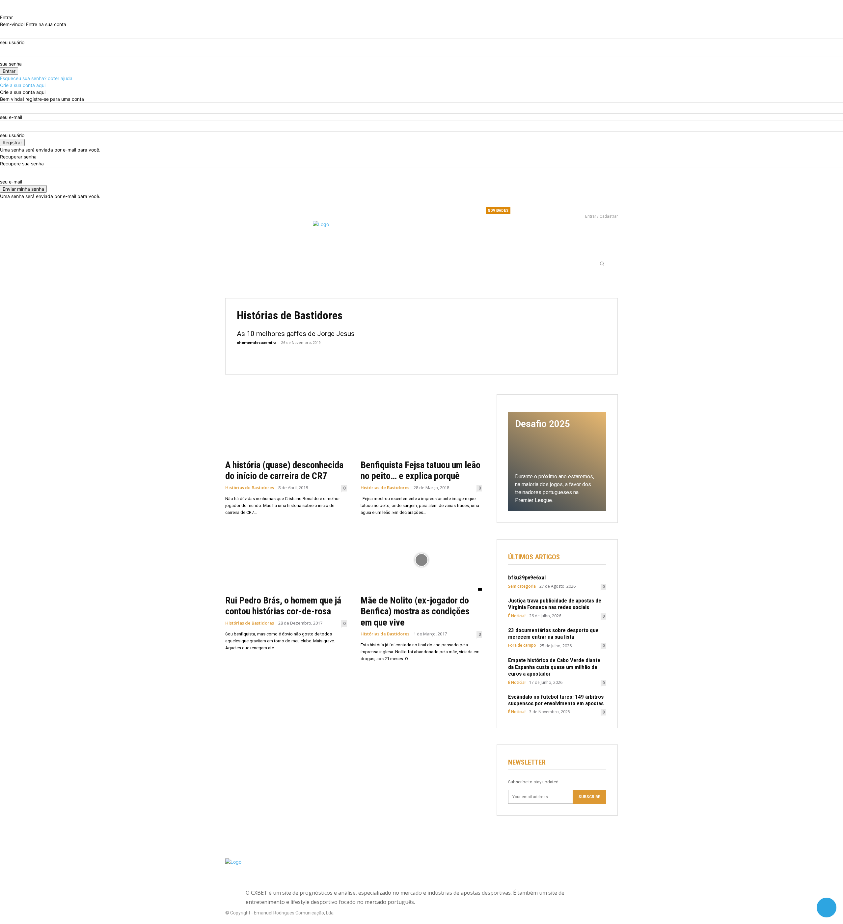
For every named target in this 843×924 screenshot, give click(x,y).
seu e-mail (11, 117)
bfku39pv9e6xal (529, 211)
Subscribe (589, 797)
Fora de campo (522, 645)
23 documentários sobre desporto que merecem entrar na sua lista (553, 633)
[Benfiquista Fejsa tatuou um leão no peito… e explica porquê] (421, 424)
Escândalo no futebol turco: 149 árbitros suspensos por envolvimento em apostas (556, 700)
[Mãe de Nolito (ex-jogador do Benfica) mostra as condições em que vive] (421, 560)
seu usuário (12, 42)
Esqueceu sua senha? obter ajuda (36, 78)
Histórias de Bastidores (249, 488)
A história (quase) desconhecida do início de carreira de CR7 (284, 471)
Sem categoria (522, 586)
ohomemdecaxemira (257, 342)
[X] (600, 207)
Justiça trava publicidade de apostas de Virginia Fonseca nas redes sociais (554, 603)
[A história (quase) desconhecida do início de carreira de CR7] (286, 424)
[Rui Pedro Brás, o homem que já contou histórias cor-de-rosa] (286, 560)
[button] (602, 263)
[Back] (2, 10)
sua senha (11, 64)
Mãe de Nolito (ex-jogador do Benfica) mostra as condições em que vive (415, 611)
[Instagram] (589, 207)
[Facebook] (578, 207)
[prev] (548, 210)
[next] (552, 210)
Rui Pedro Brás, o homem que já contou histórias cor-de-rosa (283, 606)
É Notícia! (517, 616)
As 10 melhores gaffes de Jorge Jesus (296, 334)
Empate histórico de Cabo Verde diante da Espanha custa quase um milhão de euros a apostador (554, 667)
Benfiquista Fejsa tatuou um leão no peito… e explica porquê (420, 471)
